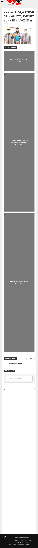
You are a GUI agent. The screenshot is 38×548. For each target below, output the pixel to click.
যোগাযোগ (27, 545)
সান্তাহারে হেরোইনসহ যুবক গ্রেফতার (19, 281)
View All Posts (29, 358)
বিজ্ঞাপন (10, 545)
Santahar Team (19, 24)
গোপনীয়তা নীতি (21, 545)
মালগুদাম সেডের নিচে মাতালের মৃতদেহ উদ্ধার (19, 60)
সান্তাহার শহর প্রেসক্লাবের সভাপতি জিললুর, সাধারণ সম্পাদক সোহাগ (19, 141)
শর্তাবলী (14, 545)
